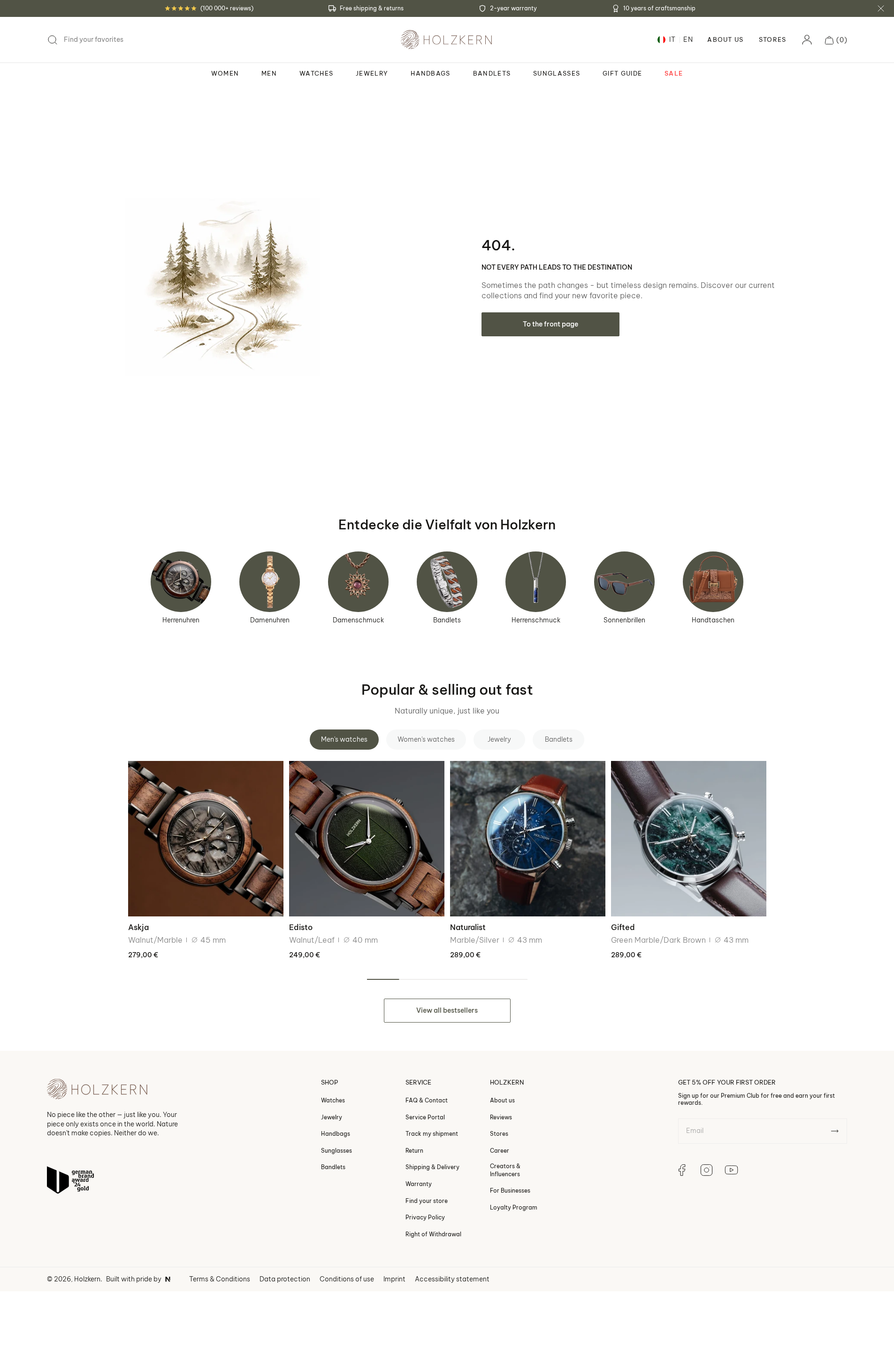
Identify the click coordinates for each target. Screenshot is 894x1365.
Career (499, 1150)
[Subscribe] (834, 1131)
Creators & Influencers (505, 1170)
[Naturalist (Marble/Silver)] (527, 838)
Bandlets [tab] (559, 739)
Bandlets (447, 620)
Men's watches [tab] (344, 739)
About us (502, 1100)
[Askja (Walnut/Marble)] (205, 838)
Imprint (394, 1279)
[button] (836, 40)
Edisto (301, 927)
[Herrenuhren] (181, 581)
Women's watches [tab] (426, 739)
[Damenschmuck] (358, 581)
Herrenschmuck (536, 620)
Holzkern (87, 1279)
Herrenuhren (180, 620)
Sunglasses (336, 1150)
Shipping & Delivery (432, 1167)
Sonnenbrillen (624, 620)
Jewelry (331, 1116)
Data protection (285, 1279)
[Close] (880, 8)
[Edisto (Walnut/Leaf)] (366, 838)
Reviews (501, 1116)
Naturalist (468, 927)
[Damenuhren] (269, 581)
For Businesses (510, 1190)
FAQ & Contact (426, 1100)
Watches (333, 1100)
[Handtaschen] (713, 581)
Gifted (623, 927)
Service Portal (425, 1116)
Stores (773, 39)
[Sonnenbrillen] (624, 581)
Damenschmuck (358, 620)
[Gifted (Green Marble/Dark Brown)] (688, 838)
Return (414, 1150)
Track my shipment (431, 1133)
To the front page (550, 324)
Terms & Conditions (219, 1279)
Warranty (418, 1183)
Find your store (426, 1200)
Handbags (335, 1133)
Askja (138, 927)
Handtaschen (713, 620)
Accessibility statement (452, 1279)
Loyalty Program (513, 1206)
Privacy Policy (425, 1217)
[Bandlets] (447, 581)
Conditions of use (347, 1279)
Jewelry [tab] (499, 739)
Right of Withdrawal (433, 1233)
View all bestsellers (447, 1010)
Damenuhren (270, 620)
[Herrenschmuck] (535, 581)
